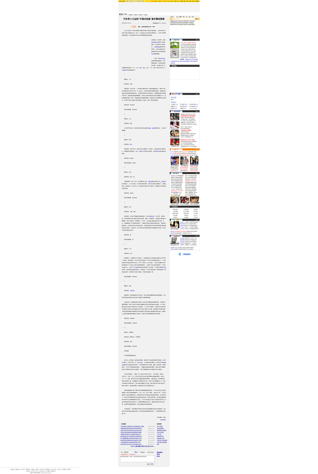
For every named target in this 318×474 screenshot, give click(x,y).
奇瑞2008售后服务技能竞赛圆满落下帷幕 (131, 432)
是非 (182, 57)
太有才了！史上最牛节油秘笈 (191, 227)
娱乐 (160, 1)
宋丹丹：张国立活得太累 (186, 127)
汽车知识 (196, 217)
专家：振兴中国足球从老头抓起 (187, 144)
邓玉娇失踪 (180, 21)
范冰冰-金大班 (192, 114)
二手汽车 (159, 434)
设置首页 (12, 469)
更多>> (197, 40)
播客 (184, 1)
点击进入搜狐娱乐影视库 (190, 190)
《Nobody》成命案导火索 (176, 189)
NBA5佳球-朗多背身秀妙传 (186, 143)
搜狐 (127, 1)
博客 (190, 1)
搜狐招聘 (28, 469)
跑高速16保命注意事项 (192, 231)
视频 (181, 1)
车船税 (186, 59)
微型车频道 (175, 209)
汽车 (169, 1)
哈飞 (131, 144)
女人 (178, 1)
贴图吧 (172, 108)
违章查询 (175, 217)
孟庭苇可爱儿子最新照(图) (191, 189)
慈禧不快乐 (186, 24)
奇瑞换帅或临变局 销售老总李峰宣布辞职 (131, 428)
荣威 (149, 128)
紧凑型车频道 (175, 213)
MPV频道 (195, 211)
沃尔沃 (194, 59)
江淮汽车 (132, 290)
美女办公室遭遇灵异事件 (176, 187)
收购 (174, 63)
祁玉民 (172, 99)
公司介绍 (59, 469)
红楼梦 (194, 151)
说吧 (193, 16)
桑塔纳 (195, 61)
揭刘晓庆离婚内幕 (184, 167)
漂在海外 (173, 247)
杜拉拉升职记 (185, 151)
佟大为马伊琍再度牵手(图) (191, 177)
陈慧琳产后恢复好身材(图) (177, 177)
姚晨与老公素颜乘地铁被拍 (177, 182)
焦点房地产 (139, 1)
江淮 (157, 42)
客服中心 (37, 469)
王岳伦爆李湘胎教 (176, 195)
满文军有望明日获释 (185, 128)
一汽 (155, 46)
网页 (181, 16)
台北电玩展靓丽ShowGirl (176, 192)
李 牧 (182, 52)
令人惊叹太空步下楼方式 (191, 195)
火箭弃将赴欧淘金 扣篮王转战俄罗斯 (189, 141)
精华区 (158, 454)
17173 (135, 1)
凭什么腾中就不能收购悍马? (190, 47)
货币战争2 (193, 153)
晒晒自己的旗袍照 (179, 249)
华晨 (159, 46)
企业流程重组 (160, 428)
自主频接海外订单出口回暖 (190, 51)
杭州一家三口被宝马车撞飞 (191, 223)
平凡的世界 (188, 153)
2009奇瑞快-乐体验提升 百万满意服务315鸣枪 (132, 426)
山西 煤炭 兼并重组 (162, 442)
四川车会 (182, 227)
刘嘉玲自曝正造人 (184, 170)
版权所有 (54, 471)
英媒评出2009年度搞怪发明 (191, 239)
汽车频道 (130, 14)
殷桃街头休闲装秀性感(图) (177, 179)
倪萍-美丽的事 (192, 119)
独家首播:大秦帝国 (185, 114)
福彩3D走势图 (194, 155)
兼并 (158, 444)
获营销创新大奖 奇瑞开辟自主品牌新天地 (131, 436)
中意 (159, 151)
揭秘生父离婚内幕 (194, 165)
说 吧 (179, 94)
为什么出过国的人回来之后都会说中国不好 (184, 247)
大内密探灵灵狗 (184, 119)
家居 (175, 1)
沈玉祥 (182, 49)
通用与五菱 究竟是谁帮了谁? (189, 52)
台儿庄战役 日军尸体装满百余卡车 (188, 120)
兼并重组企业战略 (161, 430)
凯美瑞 (184, 61)
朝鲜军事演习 (186, 21)
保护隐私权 (47, 469)
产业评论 (146, 14)
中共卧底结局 (180, 24)
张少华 (182, 44)
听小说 (171, 153)
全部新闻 (64, 469)
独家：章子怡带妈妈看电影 (191, 175)
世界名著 (184, 153)
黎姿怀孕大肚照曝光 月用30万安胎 (188, 133)
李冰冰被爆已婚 (184, 165)
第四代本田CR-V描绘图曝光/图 (189, 57)
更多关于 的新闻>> (142, 446)
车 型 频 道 (174, 206)
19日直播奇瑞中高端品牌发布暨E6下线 (130, 442)
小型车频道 (175, 211)
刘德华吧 (182, 106)
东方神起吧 (192, 106)
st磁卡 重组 (160, 426)
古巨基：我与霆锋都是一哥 (187, 137)
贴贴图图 (182, 239)
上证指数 (173, 104)
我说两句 (197, 1)
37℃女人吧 (192, 108)
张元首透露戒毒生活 (190, 194)
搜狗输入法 (17, 469)
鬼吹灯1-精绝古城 (178, 153)
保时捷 (173, 61)
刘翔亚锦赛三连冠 (175, 146)
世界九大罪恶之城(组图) (190, 185)
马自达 (181, 61)
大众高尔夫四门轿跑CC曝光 (190, 56)
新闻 (177, 16)
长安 (144, 67)
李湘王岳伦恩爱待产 (185, 132)
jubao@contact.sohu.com (46, 472)
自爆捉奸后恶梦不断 (174, 137)
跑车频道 (196, 209)
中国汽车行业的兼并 (162, 440)
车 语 (182, 42)
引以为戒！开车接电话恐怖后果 (192, 228)
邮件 (187, 1)
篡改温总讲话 (179, 22)
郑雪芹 (182, 51)
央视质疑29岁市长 (174, 21)
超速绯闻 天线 (160, 438)
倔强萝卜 (183, 117)
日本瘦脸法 (191, 22)
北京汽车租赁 (160, 432)
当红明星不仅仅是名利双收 (191, 241)
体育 (155, 1)
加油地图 (186, 217)
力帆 (153, 53)
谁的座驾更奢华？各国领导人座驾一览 (183, 233)
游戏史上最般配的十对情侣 (191, 192)
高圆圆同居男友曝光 (174, 57)
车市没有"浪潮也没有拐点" (190, 49)
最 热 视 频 (177, 111)
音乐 (187, 16)
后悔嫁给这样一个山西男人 (191, 243)
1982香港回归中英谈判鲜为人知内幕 (189, 124)
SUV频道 (196, 213)
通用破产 (188, 61)
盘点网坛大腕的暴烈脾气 (176, 185)
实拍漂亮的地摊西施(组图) (191, 184)
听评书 (171, 151)
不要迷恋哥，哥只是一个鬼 (191, 238)
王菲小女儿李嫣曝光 (184, 204)
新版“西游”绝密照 (175, 204)
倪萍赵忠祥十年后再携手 (190, 179)
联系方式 (42, 469)
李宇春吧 (182, 104)
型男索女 (182, 244)
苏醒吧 (172, 106)
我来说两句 (155, 23)
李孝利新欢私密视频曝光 (190, 187)
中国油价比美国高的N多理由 (190, 54)
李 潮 (182, 46)
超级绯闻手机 (160, 436)
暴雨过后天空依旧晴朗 (188, 249)
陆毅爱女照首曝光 (194, 169)
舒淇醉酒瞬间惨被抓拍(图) (191, 182)
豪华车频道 (186, 213)
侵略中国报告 (192, 24)
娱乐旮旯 (182, 241)
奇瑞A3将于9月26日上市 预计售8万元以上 (131, 444)
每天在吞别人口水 (175, 245)
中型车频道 (186, 209)
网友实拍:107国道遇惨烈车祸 (191, 225)
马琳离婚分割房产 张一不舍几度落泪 (189, 146)
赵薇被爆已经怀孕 (174, 167)
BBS (193, 1)
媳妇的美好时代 (190, 117)
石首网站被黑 (173, 22)
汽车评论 (135, 14)
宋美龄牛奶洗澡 (173, 24)
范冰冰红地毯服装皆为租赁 (177, 180)
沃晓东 (182, 47)
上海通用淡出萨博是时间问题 (189, 46)
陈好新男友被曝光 (194, 170)
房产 (172, 1)
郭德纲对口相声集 (178, 151)
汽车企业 (163, 58)
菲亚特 (137, 267)
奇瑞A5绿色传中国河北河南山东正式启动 (131, 430)
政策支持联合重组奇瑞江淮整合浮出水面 (131, 440)
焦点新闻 (182, 238)
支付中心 (23, 469)
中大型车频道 (186, 211)
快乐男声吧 (192, 104)
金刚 (124, 70)
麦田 (186, 117)
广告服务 (33, 469)
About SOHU (53, 469)
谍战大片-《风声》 (175, 120)
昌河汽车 (152, 216)
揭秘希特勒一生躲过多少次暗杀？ (188, 122)
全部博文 (69, 469)
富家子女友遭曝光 (175, 229)
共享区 (171, 155)
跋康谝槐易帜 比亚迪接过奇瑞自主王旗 (131, 438)
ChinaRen (131, 1)
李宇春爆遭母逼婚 (174, 169)
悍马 (176, 61)
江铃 (141, 362)
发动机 (163, 181)
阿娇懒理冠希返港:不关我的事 (187, 135)
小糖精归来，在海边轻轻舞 (191, 244)
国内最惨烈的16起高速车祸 (181, 231)
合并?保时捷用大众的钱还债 (190, 44)
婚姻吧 (181, 108)
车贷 (178, 61)
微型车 (150, 181)
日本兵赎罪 (192, 21)
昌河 (140, 151)
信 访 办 (195, 215)
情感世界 (182, 243)
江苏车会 (182, 228)
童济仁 (182, 56)
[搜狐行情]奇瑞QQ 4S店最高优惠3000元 (131, 434)
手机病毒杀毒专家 (178, 155)
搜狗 (143, 1)
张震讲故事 (190, 151)
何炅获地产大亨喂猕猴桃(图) (177, 175)
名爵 (153, 128)
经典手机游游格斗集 (186, 155)
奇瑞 (153, 42)
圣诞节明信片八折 (174, 170)
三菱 (165, 267)
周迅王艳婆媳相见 (184, 169)
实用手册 (186, 215)
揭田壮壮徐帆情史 (175, 165)
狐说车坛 (182, 222)
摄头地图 (175, 215)
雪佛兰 (191, 61)
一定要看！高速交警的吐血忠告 (192, 222)
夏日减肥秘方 (185, 22)
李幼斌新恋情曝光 (194, 167)
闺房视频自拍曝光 (175, 129)
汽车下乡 (190, 59)
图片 (190, 16)
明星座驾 (182, 223)
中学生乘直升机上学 (174, 49)
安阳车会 (182, 225)
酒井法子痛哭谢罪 (195, 204)
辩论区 (158, 456)
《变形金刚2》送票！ (177, 194)
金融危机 (130, 390)
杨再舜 (182, 54)
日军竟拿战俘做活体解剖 (176, 184)
